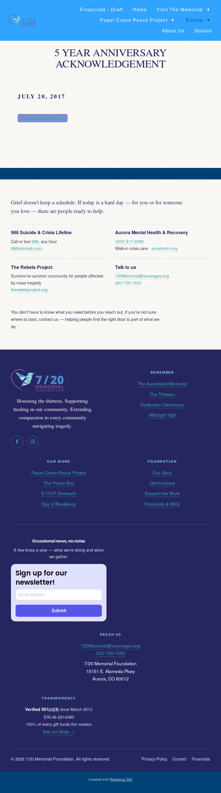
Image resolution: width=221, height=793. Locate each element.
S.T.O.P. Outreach (58, 493)
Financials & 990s (162, 504)
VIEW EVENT (42, 118)
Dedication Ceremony (162, 404)
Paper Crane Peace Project (137, 20)
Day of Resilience (58, 504)
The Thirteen (162, 394)
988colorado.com (27, 248)
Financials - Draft (101, 9)
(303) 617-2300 (129, 241)
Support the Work (162, 493)
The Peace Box (58, 483)
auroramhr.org (164, 248)
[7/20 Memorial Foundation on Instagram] (32, 442)
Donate (203, 30)
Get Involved (162, 483)
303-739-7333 (128, 283)
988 (35, 241)
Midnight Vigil (162, 415)
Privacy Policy (154, 759)
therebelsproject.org (29, 289)
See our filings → (59, 731)
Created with (110, 780)
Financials (201, 759)
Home (140, 9)
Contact (179, 759)
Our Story (162, 472)
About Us (173, 30)
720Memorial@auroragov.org (142, 276)
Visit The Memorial (183, 9)
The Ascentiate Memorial (162, 383)
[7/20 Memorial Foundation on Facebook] (17, 442)
